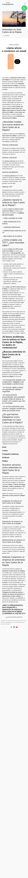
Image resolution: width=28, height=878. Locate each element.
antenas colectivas (10, 161)
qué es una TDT (15, 253)
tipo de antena (20, 137)
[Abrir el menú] (25, 4)
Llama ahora (11, 61)
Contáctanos (17, 61)
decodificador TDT (7, 306)
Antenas (7, 35)
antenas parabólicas (10, 175)
